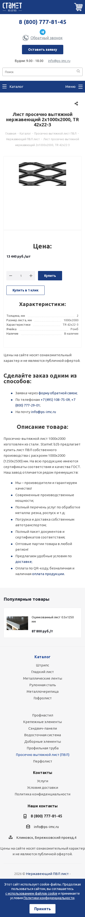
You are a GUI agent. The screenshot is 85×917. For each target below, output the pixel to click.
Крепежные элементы (42, 722)
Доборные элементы (42, 741)
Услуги (42, 781)
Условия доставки (42, 787)
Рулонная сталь (42, 685)
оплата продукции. (48, 574)
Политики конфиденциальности (49, 898)
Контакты (42, 772)
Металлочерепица (43, 691)
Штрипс (42, 665)
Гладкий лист (42, 672)
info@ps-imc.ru (59, 61)
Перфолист (42, 761)
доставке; (23, 562)
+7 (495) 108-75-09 (55, 400)
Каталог (42, 657)
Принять (42, 909)
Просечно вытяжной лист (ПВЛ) (42, 755)
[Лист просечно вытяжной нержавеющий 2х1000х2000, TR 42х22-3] (42, 190)
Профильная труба (43, 748)
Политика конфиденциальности (42, 794)
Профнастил (42, 715)
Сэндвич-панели (42, 728)
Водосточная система (42, 735)
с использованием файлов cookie (31, 893)
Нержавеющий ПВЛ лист (47, 874)
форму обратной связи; (57, 393)
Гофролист (43, 698)
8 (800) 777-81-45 (42, 22)
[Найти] (78, 71)
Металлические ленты (42, 678)
